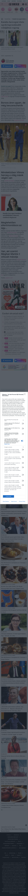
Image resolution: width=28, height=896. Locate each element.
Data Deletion (6, 501)
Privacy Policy (22, 501)
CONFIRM (8, 496)
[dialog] (14, 448)
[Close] (25, 394)
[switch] (22, 423)
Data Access (14, 501)
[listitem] (14, 420)
